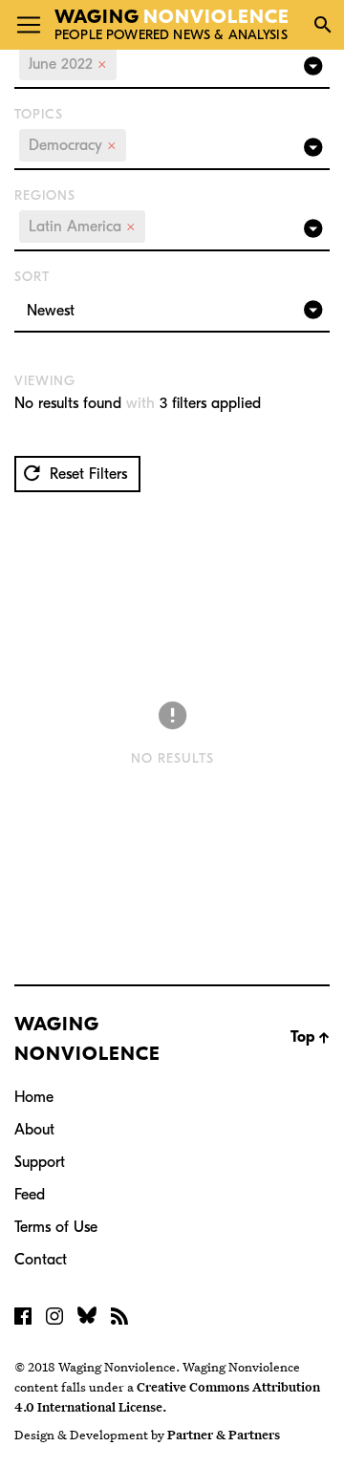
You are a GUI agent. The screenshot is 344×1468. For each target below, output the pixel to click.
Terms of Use (55, 1227)
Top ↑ (310, 1037)
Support (39, 1162)
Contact (40, 1259)
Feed (29, 1194)
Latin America (82, 226)
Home (34, 1097)
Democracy (73, 145)
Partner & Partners (223, 1434)
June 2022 (68, 64)
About (34, 1129)
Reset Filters (86, 474)
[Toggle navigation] (28, 25)
